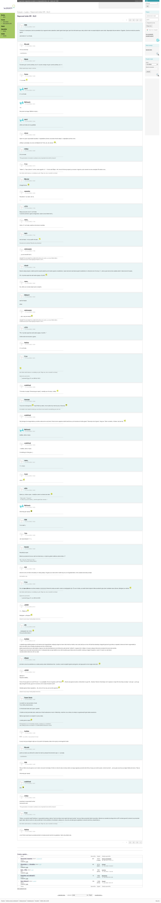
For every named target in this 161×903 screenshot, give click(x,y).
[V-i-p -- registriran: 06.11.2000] (21, 165)
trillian (26, 149)
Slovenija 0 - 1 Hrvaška (28, 864)
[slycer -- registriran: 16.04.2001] (21, 134)
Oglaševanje (30, 901)
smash (22, 877)
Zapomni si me (151, 23)
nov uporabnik (149, 34)
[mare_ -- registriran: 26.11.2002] (21, 220)
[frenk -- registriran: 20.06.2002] (21, 475)
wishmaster (28, 249)
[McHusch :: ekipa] (21, 103)
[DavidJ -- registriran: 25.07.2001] (21, 548)
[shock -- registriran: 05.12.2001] (21, 266)
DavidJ (26, 547)
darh (25, 233)
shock (26, 265)
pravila (4, 35)
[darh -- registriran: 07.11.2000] (21, 234)
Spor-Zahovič (25, 881)
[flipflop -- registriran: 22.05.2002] (21, 343)
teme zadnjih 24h (7, 23)
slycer (26, 133)
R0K (25, 25)
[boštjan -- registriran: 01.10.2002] (21, 640)
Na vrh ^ (158, 901)
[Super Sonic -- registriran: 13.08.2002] (21, 698)
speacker (27, 191)
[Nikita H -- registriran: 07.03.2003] (21, 296)
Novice (3, 15)
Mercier (26, 179)
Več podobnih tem (21, 888)
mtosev (22, 860)
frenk (26, 474)
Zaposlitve (4, 29)
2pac (22, 866)
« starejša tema (61, 895)
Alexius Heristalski (106, 858)
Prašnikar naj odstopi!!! (28, 875)
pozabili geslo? (150, 36)
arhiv (4, 17)
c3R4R (26, 605)
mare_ (26, 220)
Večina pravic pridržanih (12, 901)
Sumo (26, 74)
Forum (3, 19)
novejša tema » (98, 895)
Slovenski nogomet (26, 858)
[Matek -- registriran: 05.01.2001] (21, 60)
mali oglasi (5, 21)
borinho (104, 870)
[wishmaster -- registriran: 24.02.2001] (21, 250)
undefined (27, 385)
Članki (3, 26)
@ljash (26, 658)
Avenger (27, 399)
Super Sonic (28, 697)
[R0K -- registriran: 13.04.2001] (21, 26)
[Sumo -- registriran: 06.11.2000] (21, 75)
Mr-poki (26, 44)
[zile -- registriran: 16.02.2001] (21, 626)
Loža (27, 861)
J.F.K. (26, 206)
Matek (26, 59)
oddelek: (69, 895)
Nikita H (26, 295)
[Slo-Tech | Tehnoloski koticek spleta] (9, 7)
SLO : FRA (24, 870)
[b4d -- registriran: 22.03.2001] (21, 568)
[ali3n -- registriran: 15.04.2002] (21, 489)
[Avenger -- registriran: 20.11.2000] (21, 400)
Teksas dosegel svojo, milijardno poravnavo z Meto (35, 1)
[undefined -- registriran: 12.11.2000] (21, 386)
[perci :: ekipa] (21, 89)
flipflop (26, 343)
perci (26, 88)
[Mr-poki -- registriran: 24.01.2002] (21, 45)
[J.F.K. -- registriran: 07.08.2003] (21, 207)
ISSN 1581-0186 (44, 901)
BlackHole (104, 875)
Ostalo (3, 34)
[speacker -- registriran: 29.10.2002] (21, 192)
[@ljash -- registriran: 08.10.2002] (21, 659)
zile (25, 625)
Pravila (3, 901)
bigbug (22, 882)
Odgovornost (22, 901)
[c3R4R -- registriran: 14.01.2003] (21, 606)
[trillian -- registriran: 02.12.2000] (21, 150)
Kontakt (37, 901)
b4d (25, 567)
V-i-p (25, 164)
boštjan (26, 639)
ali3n (25, 488)
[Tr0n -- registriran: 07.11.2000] (21, 534)
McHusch (27, 102)
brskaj (4, 31)
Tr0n (25, 533)
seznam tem (149, 49)
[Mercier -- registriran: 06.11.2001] (21, 180)
